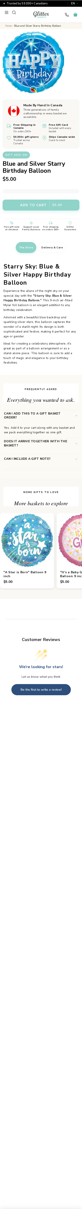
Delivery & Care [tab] (52, 247)
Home (8, 26)
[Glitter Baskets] (41, 14)
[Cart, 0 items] (75, 14)
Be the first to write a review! (41, 690)
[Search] (14, 12)
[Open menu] (6, 12)
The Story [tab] (26, 247)
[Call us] (66, 14)
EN (73, 3)
